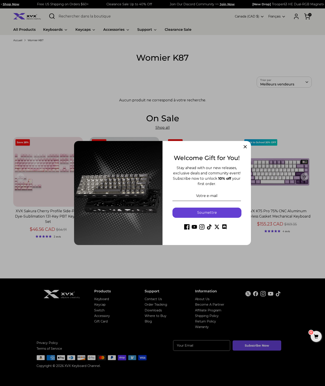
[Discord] (224, 227)
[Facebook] (186, 227)
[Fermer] (245, 147)
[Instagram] (202, 227)
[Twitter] (217, 227)
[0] (316, 337)
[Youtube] (194, 227)
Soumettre (207, 212)
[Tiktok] (209, 227)
